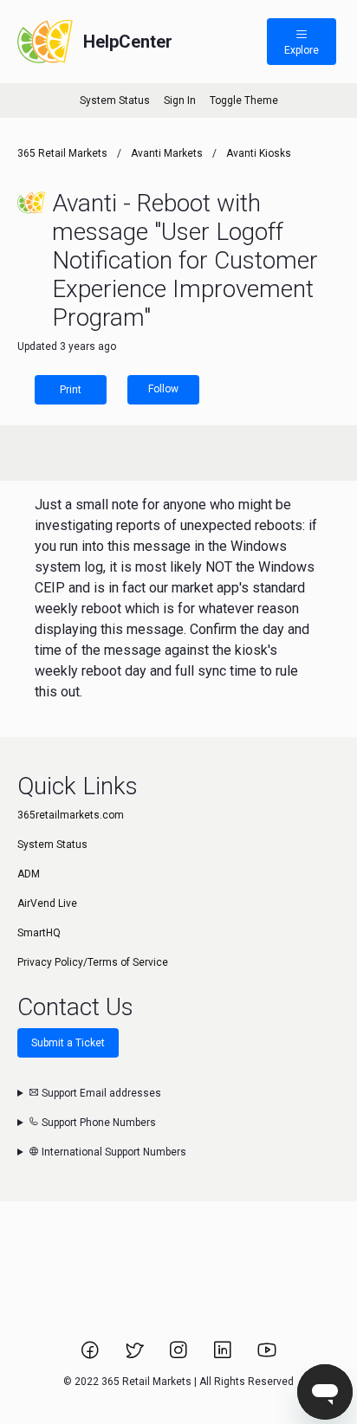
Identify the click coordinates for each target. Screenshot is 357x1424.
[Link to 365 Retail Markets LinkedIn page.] (224, 1356)
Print (70, 390)
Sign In (180, 100)
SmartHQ (39, 933)
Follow (163, 389)
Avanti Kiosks (258, 153)
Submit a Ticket (68, 1043)
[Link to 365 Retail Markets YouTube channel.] (267, 1356)
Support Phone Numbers (97, 1123)
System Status (115, 100)
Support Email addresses (100, 1093)
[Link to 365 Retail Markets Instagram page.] (180, 1356)
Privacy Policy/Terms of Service (92, 962)
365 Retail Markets (62, 153)
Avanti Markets (167, 153)
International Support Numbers (112, 1152)
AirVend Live (47, 903)
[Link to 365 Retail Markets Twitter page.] (136, 1356)
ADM (28, 874)
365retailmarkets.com (70, 815)
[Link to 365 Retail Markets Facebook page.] (91, 1356)
